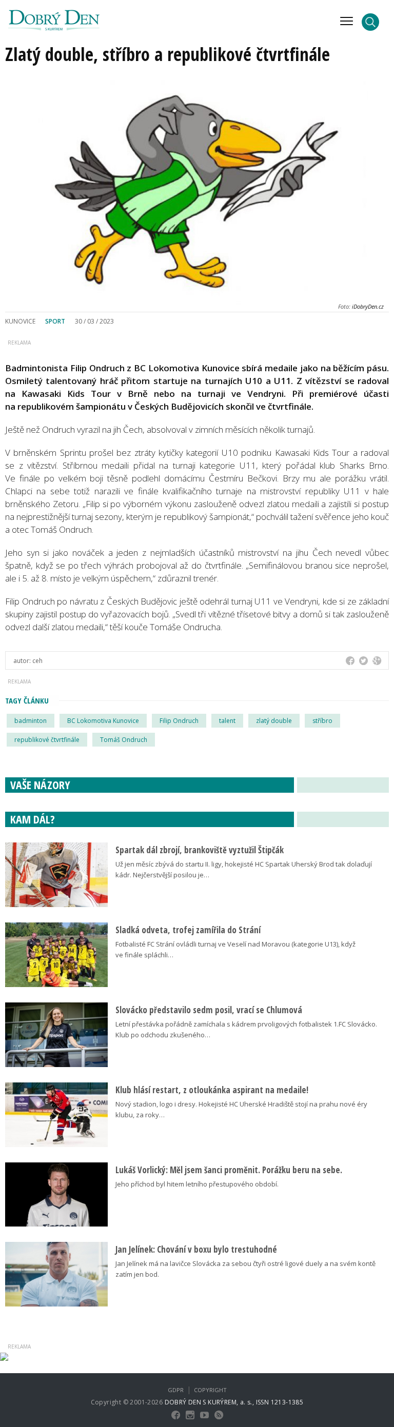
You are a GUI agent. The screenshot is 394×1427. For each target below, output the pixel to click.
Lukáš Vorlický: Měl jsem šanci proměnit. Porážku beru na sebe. (228, 1170)
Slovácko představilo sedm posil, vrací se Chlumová (208, 1010)
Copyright (210, 1390)
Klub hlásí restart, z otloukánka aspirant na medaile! (211, 1090)
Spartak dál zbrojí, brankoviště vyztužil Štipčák (199, 850)
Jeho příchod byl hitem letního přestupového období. (197, 1184)
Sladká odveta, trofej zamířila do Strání (188, 930)
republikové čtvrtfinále (47, 739)
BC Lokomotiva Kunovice (103, 720)
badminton (30, 720)
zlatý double (274, 720)
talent (227, 720)
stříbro (322, 720)
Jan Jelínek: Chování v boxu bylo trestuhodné (196, 1249)
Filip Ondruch (179, 720)
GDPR (176, 1390)
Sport (55, 321)
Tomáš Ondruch (123, 739)
